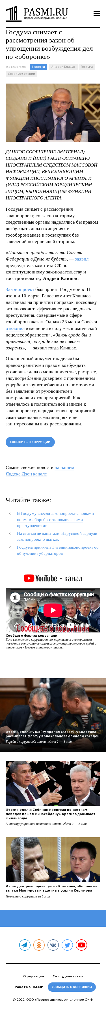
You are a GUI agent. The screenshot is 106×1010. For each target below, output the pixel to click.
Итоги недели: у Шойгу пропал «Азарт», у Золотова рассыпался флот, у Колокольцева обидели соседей (52, 734)
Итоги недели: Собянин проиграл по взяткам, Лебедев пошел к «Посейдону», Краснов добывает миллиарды (51, 813)
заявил (81, 259)
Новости (38, 67)
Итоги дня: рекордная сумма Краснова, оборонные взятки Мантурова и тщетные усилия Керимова (52, 888)
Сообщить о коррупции (30, 442)
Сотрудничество (68, 976)
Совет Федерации (21, 74)
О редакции (33, 976)
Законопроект (20, 289)
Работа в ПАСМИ (29, 987)
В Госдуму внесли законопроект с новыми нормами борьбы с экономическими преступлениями (55, 519)
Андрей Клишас (63, 67)
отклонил (15, 328)
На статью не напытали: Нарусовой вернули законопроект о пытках (57, 536)
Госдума (87, 67)
